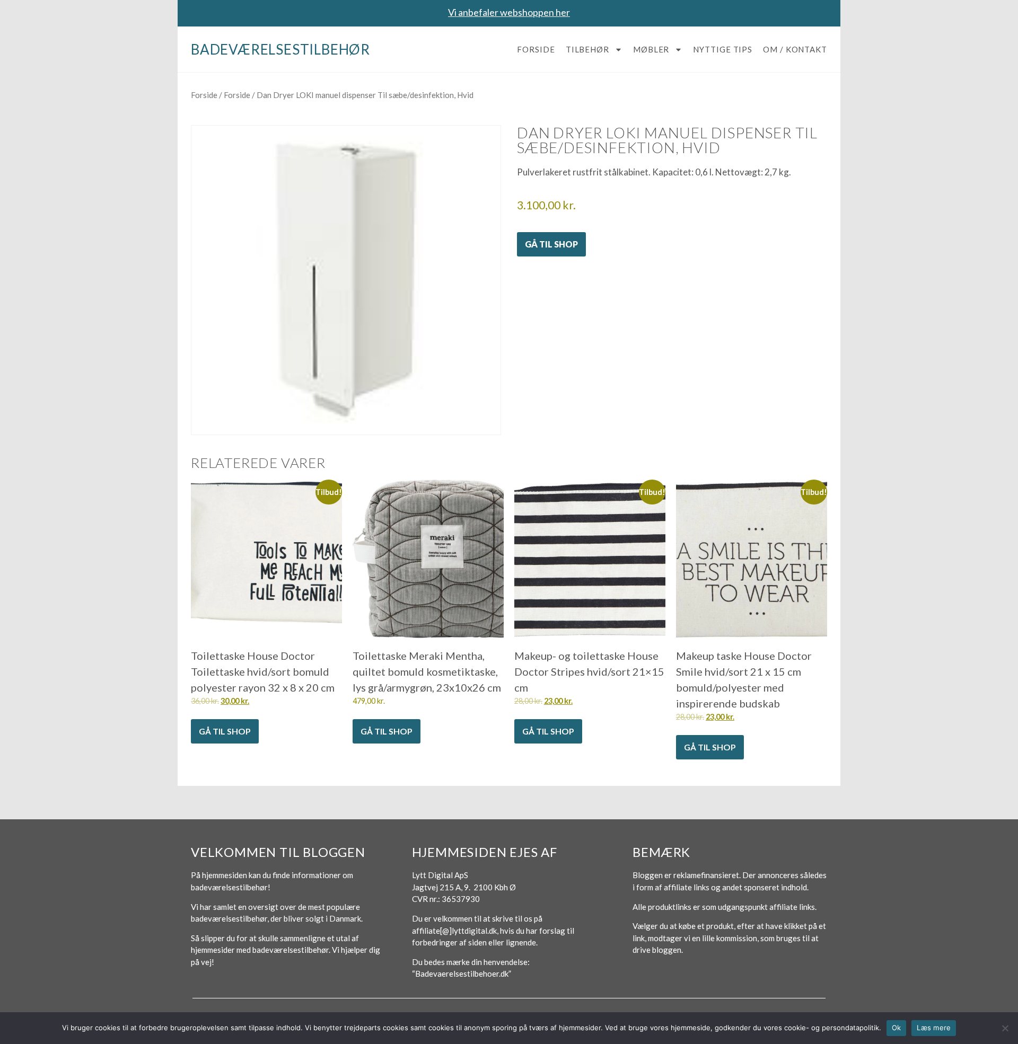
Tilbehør (587, 49)
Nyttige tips (722, 49)
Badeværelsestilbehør (280, 49)
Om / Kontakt (795, 49)
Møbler (651, 49)
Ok (896, 1027)
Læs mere (934, 1027)
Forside (536, 49)
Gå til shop (551, 244)
